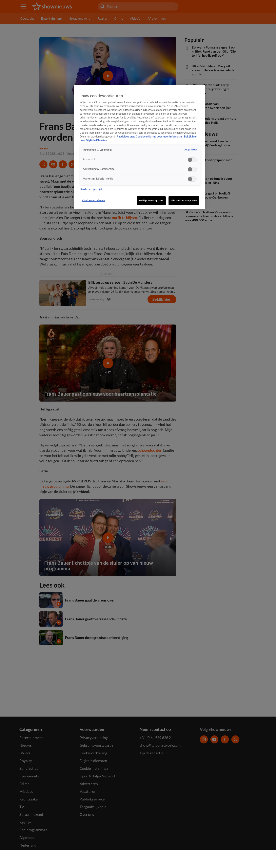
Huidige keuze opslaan (151, 200)
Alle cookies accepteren (184, 200)
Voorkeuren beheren (93, 200)
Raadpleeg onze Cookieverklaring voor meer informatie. (150, 136)
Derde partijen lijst (91, 189)
